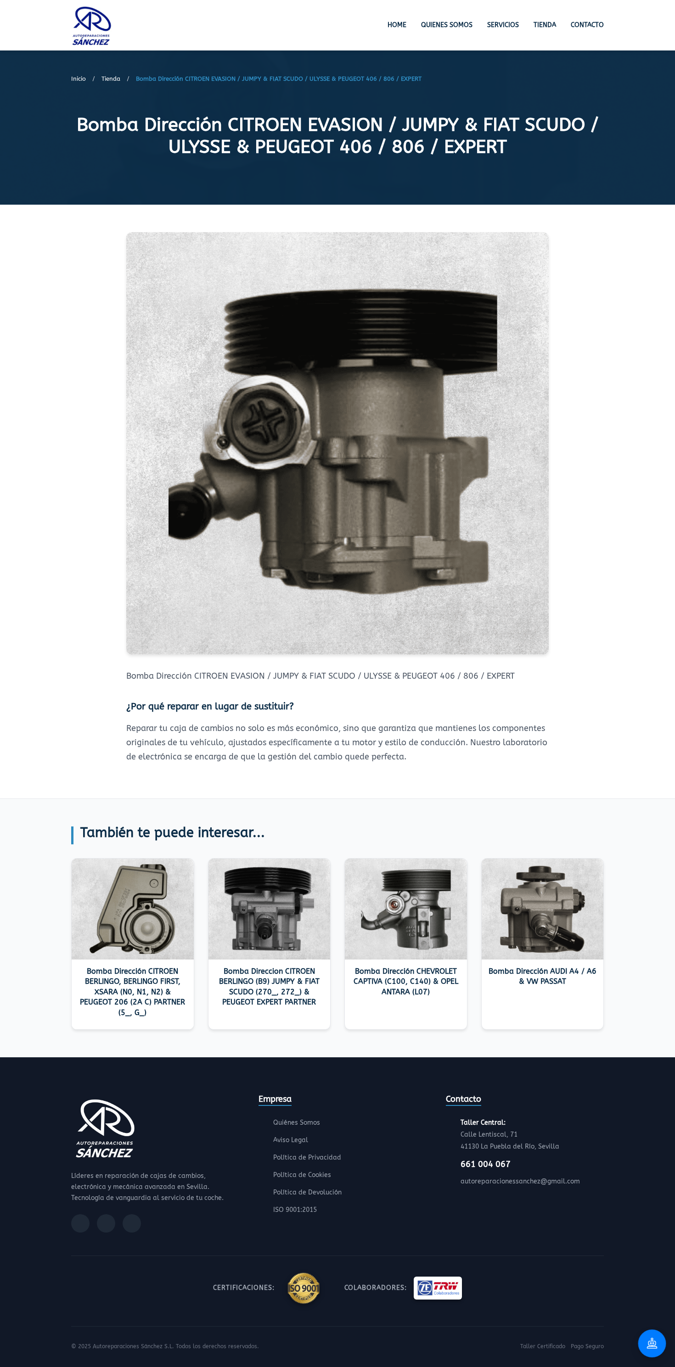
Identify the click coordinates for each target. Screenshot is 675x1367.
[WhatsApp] (132, 1223)
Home (397, 25)
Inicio (78, 78)
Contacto (587, 25)
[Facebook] (80, 1223)
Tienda (545, 25)
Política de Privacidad (307, 1157)
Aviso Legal (290, 1140)
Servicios (503, 25)
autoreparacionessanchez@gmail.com (520, 1181)
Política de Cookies (302, 1175)
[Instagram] (106, 1223)
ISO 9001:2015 (295, 1210)
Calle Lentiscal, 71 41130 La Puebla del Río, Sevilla (510, 1134)
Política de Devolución (307, 1192)
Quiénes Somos (296, 1123)
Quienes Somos (446, 25)
